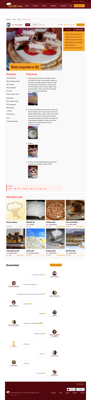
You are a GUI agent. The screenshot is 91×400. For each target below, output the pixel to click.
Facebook (53, 392)
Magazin (53, 5)
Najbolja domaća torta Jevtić (73, 37)
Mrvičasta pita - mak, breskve (73, 47)
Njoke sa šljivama (70, 45)
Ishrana (35, 5)
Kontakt (37, 392)
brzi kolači (44, 188)
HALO (15, 395)
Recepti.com (14, 5)
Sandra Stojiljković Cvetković (54, 335)
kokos (26, 188)
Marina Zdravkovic (14, 325)
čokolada (19, 188)
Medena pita (75, 242)
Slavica (55, 315)
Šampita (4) (35, 213)
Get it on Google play (80, 389)
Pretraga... (71, 6)
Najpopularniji (79, 29)
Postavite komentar (55, 265)
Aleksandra (54, 375)
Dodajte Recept (79, 5)
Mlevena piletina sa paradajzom (73, 42)
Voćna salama (15, 213)
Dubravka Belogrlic (14, 286)
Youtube (67, 392)
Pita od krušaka (75, 213)
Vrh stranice (79, 384)
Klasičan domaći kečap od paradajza (73, 39)
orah (12, 188)
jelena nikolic (54, 276)
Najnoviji (68, 29)
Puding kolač (55, 242)
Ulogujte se (82, 1)
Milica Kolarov (14, 305)
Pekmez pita (55, 213)
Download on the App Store (71, 389)
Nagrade (63, 5)
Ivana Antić (14, 365)
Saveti (44, 5)
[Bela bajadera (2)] (43, 98)
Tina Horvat (54, 355)
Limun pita (35, 242)
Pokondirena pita (15, 242)
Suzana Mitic (18, 24)
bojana (14, 346)
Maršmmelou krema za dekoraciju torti (73, 34)
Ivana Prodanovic (54, 296)
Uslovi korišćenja (26, 392)
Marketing (33, 392)
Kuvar (27, 5)
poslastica (35, 188)
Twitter (60, 392)
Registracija (75, 1)
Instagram (75, 392)
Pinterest (82, 392)
